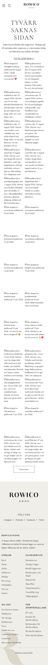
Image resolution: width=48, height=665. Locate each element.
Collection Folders (10, 634)
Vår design (7, 618)
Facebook (31, 519)
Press (4, 626)
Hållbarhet (6, 613)
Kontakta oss (31, 560)
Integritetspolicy (33, 588)
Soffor (4, 568)
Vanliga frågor (32, 564)
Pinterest (19, 519)
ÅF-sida (29, 612)
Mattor (5, 593)
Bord (4, 560)
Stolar (4, 564)
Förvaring (6, 580)
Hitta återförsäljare (34, 635)
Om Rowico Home (10, 609)
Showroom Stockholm (12, 642)
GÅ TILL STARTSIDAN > (24, 58)
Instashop (6, 638)
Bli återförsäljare (33, 631)
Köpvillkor (30, 584)
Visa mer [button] (24, 469)
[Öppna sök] (9, 5)
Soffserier (6, 572)
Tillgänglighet (32, 596)
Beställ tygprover (33, 568)
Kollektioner (7, 622)
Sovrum (5, 589)
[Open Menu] (4, 5)
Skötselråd (30, 579)
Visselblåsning (32, 592)
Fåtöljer (5, 576)
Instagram (8, 519)
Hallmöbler (7, 585)
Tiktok (41, 519)
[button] (13, 75)
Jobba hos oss (8, 630)
